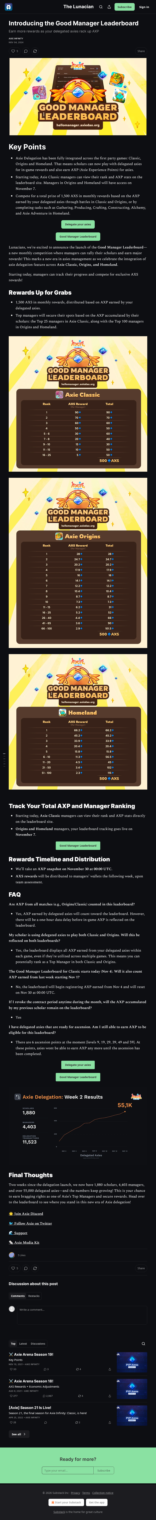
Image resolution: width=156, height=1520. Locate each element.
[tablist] (25, 1296)
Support (20, 1233)
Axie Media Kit (26, 1242)
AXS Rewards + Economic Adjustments (34, 1386)
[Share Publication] (109, 7)
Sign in (144, 7)
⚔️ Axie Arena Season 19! (31, 1354)
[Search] (101, 7)
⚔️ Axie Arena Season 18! (31, 1381)
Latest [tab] (23, 1343)
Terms (86, 1493)
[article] (78, 1362)
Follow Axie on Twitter (32, 1223)
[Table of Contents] (4, 760)
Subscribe (125, 7)
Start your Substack (68, 1502)
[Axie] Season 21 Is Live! (30, 1408)
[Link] (3, 147)
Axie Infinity (16, 38)
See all (16, 1434)
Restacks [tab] (33, 1296)
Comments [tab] (18, 1296)
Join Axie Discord (28, 1214)
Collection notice (102, 1493)
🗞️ (11, 1242)
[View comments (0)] (26, 51)
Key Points (15, 1360)
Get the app (96, 1502)
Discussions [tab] (38, 1343)
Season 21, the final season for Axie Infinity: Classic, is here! (48, 1413)
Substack (59, 1512)
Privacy (75, 1493)
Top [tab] (13, 1343)
